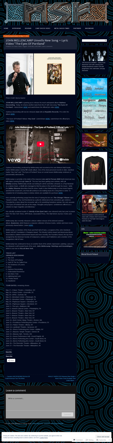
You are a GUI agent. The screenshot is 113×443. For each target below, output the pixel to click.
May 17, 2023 (24, 36)
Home (6, 28)
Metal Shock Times (61, 28)
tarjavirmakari (14, 36)
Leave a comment (46, 46)
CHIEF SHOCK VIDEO (42, 28)
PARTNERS (77, 28)
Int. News (15, 46)
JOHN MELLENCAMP (34, 46)
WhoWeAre (89, 28)
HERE (25, 107)
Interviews (16, 28)
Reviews (28, 28)
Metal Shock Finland (89, 254)
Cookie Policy (44, 437)
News (20, 46)
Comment (67, 414)
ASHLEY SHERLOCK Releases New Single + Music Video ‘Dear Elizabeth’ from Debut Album (62, 378)
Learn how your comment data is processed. (47, 423)
